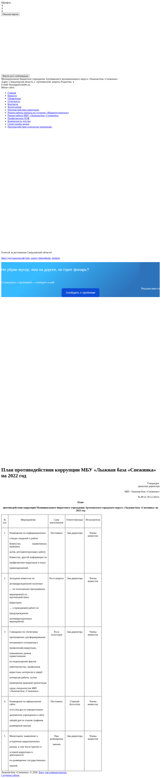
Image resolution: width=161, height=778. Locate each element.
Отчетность (14, 101)
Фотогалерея (14, 107)
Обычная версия (10, 14)
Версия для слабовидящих (15, 76)
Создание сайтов (10, 775)
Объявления (14, 98)
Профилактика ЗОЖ (18, 118)
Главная (12, 92)
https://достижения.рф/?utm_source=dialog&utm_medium (30, 258)
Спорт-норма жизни (18, 124)
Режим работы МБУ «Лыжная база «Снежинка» (33, 115)
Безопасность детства (19, 121)
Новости (12, 95)
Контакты (13, 104)
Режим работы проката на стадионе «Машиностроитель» (38, 112)
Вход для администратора (53, 772)
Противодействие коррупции (23, 109)
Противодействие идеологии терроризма (30, 126)
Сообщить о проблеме (80, 292)
